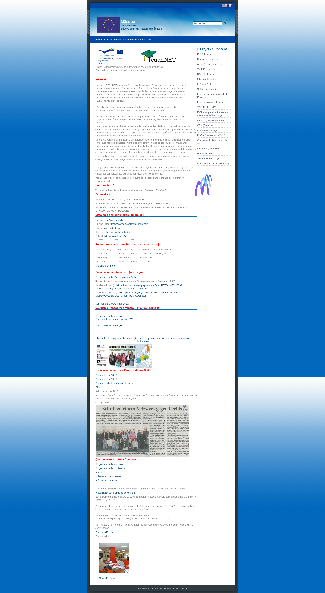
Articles (117, 39)
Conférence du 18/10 (106, 375)
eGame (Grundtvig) (207, 130)
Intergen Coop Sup (207, 79)
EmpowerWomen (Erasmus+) (212, 102)
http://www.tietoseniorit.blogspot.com (129, 224)
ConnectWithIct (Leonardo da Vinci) (212, 142)
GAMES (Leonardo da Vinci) (211, 120)
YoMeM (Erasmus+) (207, 69)
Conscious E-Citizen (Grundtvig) (213, 163)
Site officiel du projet (105, 265)
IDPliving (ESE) (205, 84)
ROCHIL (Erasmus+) (207, 74)
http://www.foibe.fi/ (114, 220)
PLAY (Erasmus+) (206, 54)
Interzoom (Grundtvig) (208, 148)
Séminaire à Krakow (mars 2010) (112, 304)
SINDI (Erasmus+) (206, 89)
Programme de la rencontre (109, 316)
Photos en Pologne (105, 532)
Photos (99, 472)
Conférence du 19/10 (106, 379)
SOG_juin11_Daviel (106, 578)
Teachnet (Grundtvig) (208, 158)
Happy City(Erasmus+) (208, 59)
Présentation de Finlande (108, 476)
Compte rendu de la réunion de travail (114, 383)
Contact (108, 39)
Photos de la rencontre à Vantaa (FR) (114, 319)
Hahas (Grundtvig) (206, 153)
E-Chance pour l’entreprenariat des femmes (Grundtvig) (213, 114)
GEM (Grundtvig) (205, 125)
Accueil (98, 39)
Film (97, 387)
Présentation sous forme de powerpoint (115, 493)
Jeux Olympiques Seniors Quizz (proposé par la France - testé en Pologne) (142, 339)
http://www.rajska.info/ (115, 236)
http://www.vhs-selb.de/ (118, 232)
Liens (149, 39)
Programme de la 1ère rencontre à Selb (115, 277)
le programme (102, 402)
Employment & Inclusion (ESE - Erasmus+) (213, 96)
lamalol (175, 588)
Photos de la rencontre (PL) (109, 325)
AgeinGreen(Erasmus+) (209, 64)
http (121, 292)
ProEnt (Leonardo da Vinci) (211, 135)
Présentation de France (107, 480)
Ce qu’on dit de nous (134, 39)
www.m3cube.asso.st (115, 228)
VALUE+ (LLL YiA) (206, 107)
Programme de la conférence (110, 468)
